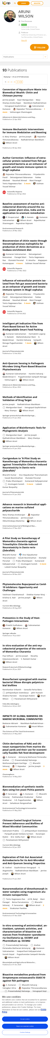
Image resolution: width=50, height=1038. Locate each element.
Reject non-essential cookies (25, 1026)
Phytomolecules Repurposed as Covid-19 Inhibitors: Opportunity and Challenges (24, 587)
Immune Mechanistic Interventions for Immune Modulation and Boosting (24, 131)
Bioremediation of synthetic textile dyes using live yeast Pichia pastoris (23, 788)
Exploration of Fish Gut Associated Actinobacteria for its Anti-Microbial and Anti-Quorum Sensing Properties (24, 860)
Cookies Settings (25, 1032)
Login (23, 3)
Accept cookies (24, 1019)
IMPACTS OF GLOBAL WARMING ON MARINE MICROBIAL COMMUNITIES (23, 717)
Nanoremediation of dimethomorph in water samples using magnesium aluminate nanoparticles (25, 891)
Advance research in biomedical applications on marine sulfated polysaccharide (25, 507)
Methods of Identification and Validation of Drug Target (20, 398)
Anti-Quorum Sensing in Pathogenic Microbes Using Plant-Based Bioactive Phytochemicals (24, 366)
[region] (25, 1015)
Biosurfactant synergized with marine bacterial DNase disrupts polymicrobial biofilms (25, 682)
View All (24, 40)
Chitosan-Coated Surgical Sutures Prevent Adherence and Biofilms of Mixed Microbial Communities (23, 823)
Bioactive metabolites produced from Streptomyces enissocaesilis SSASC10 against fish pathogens (24, 977)
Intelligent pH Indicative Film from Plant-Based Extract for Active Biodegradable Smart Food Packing (23, 326)
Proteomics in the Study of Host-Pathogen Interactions (21, 619)
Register (37, 3)
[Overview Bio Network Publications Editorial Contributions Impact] (25, 57)
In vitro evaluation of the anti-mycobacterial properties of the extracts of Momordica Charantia (24, 648)
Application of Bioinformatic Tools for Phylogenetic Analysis (24, 429)
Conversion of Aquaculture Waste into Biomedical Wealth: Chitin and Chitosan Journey (25, 92)
